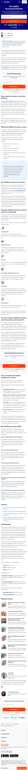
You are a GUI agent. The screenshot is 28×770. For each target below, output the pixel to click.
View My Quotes (13, 86)
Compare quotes (22, 768)
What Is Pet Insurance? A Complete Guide (16, 603)
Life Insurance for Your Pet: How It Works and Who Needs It (16, 619)
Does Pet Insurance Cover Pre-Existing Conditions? (17, 661)
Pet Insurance (8, 724)
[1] (23, 67)
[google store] (14, 755)
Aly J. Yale (10, 33)
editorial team (21, 43)
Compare (3, 730)
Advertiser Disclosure (6, 46)
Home (2, 724)
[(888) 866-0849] (19, 1)
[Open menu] (2, 1)
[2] (3, 115)
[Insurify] (7, 2)
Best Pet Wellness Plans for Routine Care (16, 637)
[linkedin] (11, 752)
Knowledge (15, 724)
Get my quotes (13, 21)
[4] (19, 306)
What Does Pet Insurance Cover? (16, 653)
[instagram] (8, 752)
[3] (24, 278)
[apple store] (5, 755)
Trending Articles (5, 734)
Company (3, 741)
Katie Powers (10, 35)
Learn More (4, 737)
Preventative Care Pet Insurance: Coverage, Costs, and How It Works (16, 628)
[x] (5, 752)
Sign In (24, 1)
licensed (14, 747)
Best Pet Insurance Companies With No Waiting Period (17, 645)
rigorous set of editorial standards (11, 44)
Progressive (6, 511)
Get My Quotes (13, 366)
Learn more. (19, 45)
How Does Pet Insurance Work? (15, 611)
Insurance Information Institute (10, 507)
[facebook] (2, 752)
